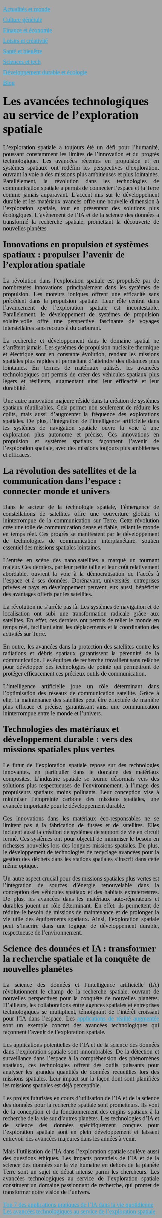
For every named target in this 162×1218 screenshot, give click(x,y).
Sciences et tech (22, 62)
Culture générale (22, 20)
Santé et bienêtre (22, 51)
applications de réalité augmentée (118, 1018)
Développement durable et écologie (45, 72)
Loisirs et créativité (25, 41)
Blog (9, 83)
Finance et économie (27, 30)
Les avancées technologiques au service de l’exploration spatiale (79, 1211)
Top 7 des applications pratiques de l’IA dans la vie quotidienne (78, 1204)
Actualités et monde (26, 9)
